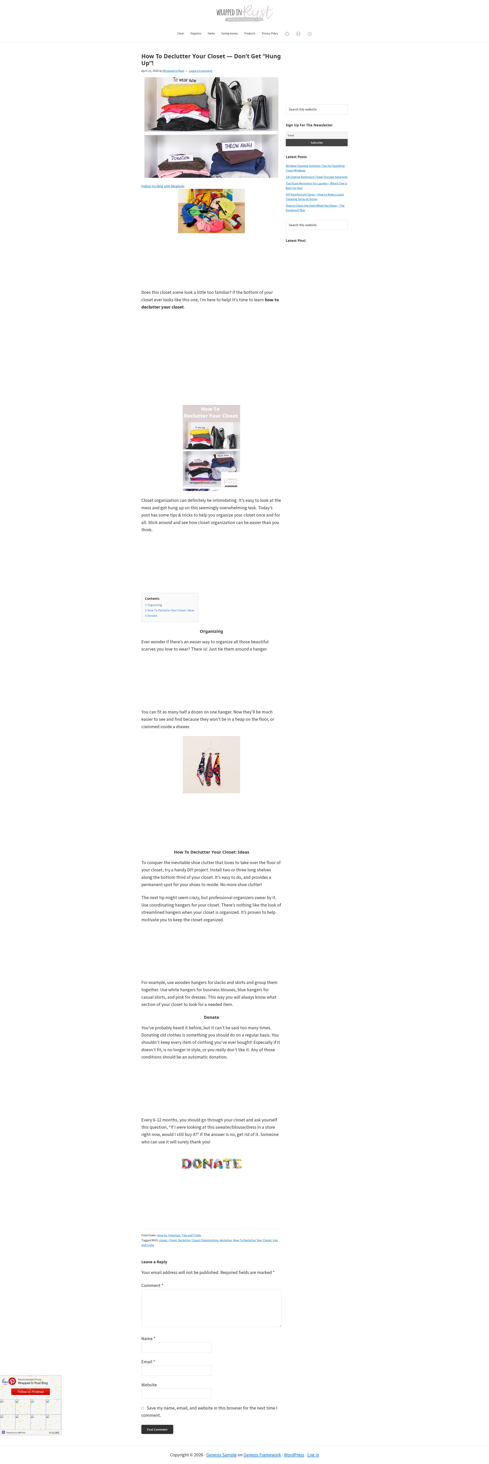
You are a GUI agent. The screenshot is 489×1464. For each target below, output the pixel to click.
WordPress (294, 1455)
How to (162, 1235)
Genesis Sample (221, 1455)
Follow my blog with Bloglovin (162, 186)
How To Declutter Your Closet (252, 1240)
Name (148, 1338)
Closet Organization (205, 1240)
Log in (313, 1455)
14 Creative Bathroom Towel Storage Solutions (316, 177)
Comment (152, 1285)
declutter (226, 1240)
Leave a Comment (200, 71)
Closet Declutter (179, 1240)
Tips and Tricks (191, 1235)
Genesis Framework (262, 1455)
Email (148, 1362)
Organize (174, 1235)
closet (163, 1240)
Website (149, 1385)
